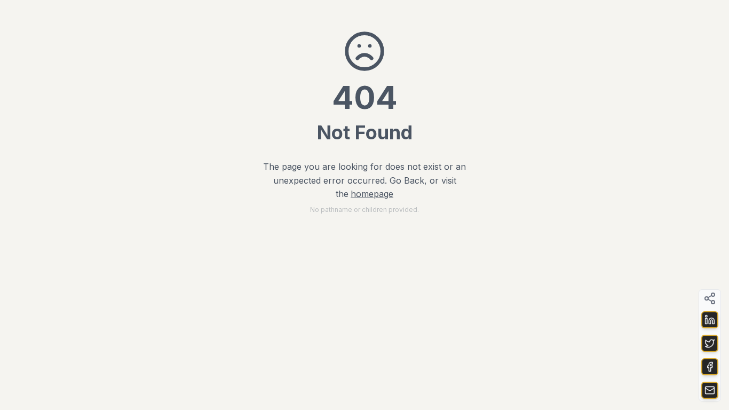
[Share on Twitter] (709, 343)
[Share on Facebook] (709, 366)
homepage (372, 193)
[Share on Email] (709, 390)
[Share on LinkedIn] (709, 319)
